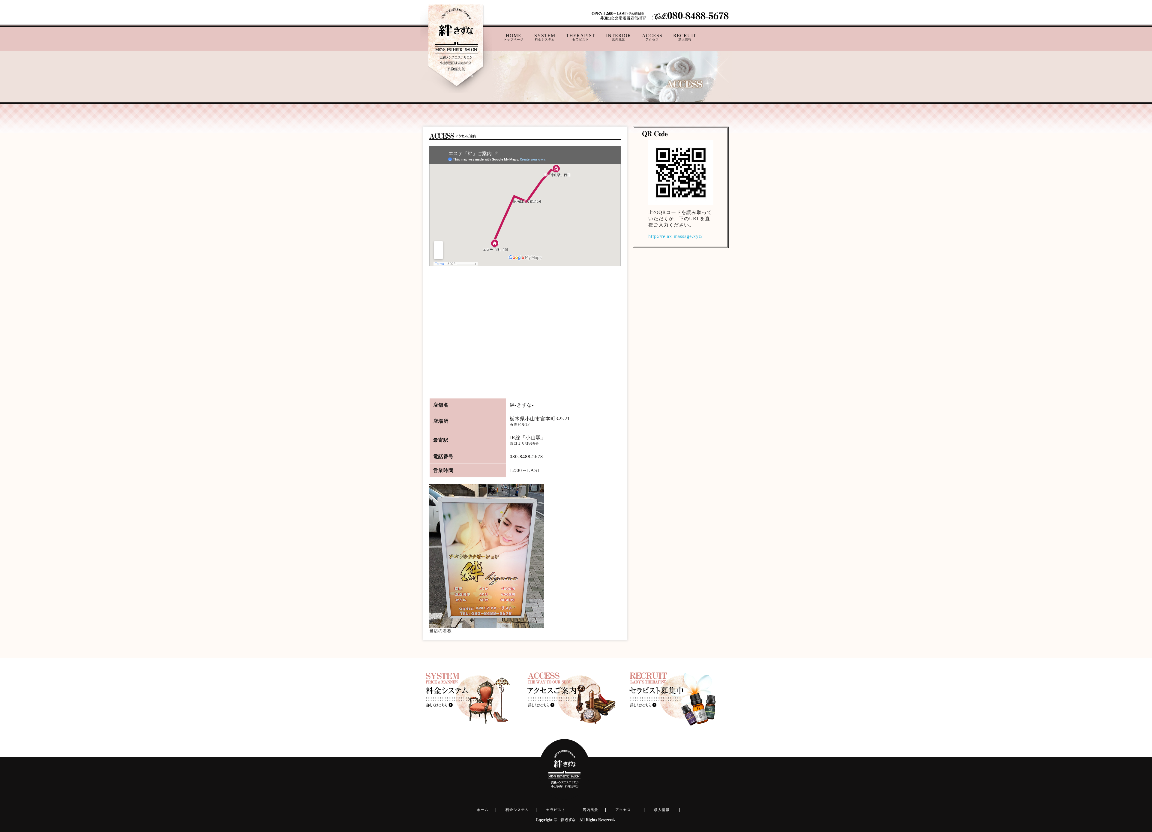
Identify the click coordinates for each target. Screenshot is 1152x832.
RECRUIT (684, 37)
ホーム (482, 810)
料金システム (517, 810)
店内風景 (590, 810)
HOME (514, 37)
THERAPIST (580, 37)
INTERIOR (618, 37)
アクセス (623, 810)
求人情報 (662, 810)
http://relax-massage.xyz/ (675, 236)
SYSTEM (544, 37)
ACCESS (652, 37)
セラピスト (556, 810)
